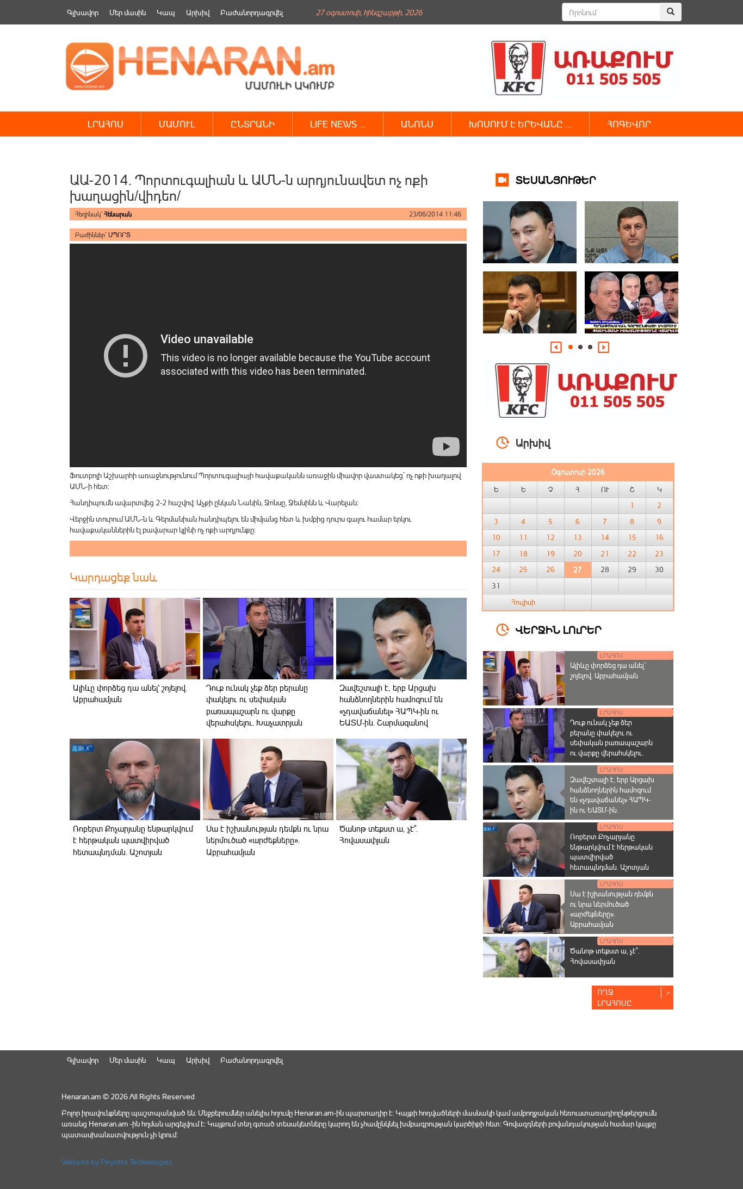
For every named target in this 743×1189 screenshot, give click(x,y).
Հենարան (118, 214)
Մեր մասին (127, 12)
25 (523, 569)
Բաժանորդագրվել (251, 12)
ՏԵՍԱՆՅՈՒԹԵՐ (556, 179)
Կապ (166, 12)
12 (550, 537)
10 (496, 537)
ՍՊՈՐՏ (119, 235)
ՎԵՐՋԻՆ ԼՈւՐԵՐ (559, 629)
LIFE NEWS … (338, 123)
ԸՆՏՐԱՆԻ (253, 123)
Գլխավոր (82, 12)
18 (523, 553)
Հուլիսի (523, 602)
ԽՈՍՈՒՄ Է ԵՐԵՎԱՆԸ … (520, 123)
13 (577, 537)
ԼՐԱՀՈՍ (105, 123)
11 (523, 537)
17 (496, 553)
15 (632, 537)
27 (577, 569)
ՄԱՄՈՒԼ (177, 123)
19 (550, 553)
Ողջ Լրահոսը (614, 997)
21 (604, 553)
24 (496, 569)
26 (550, 569)
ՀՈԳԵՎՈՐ (629, 123)
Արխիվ (197, 12)
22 (632, 553)
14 (604, 537)
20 (577, 553)
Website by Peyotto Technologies (116, 1161)
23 (659, 553)
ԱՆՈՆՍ (417, 123)
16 (659, 537)
